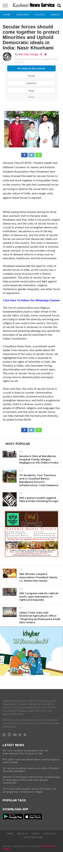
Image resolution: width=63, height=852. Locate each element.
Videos (55, 14)
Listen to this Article (32, 68)
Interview (22, 14)
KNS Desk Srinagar (28, 54)
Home (6, 14)
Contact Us (50, 833)
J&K (21, 451)
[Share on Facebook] (24, 154)
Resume (31, 83)
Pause (31, 75)
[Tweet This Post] (31, 154)
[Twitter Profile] (45, 54)
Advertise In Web (33, 837)
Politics (39, 14)
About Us (22, 833)
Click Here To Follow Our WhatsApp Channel (31, 300)
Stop (31, 90)
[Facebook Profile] (41, 54)
